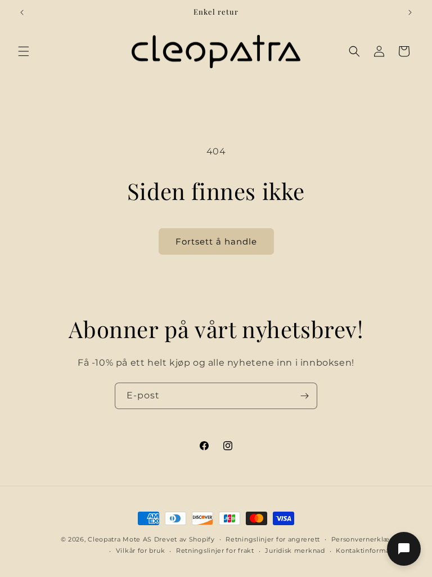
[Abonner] (304, 396)
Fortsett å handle (216, 241)
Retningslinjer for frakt (215, 550)
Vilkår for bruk (140, 550)
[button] (23, 51)
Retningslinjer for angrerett (273, 539)
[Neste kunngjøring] (410, 12)
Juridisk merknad (295, 550)
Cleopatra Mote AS (121, 539)
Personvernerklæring (367, 539)
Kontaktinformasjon (370, 550)
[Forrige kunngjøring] (22, 12)
